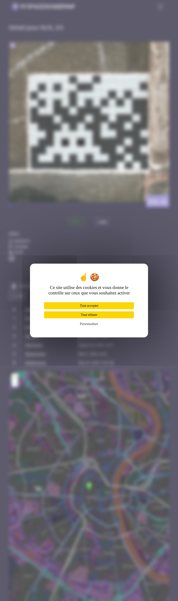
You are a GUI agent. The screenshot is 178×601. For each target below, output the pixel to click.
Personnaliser (89, 324)
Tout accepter (89, 305)
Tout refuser (89, 315)
